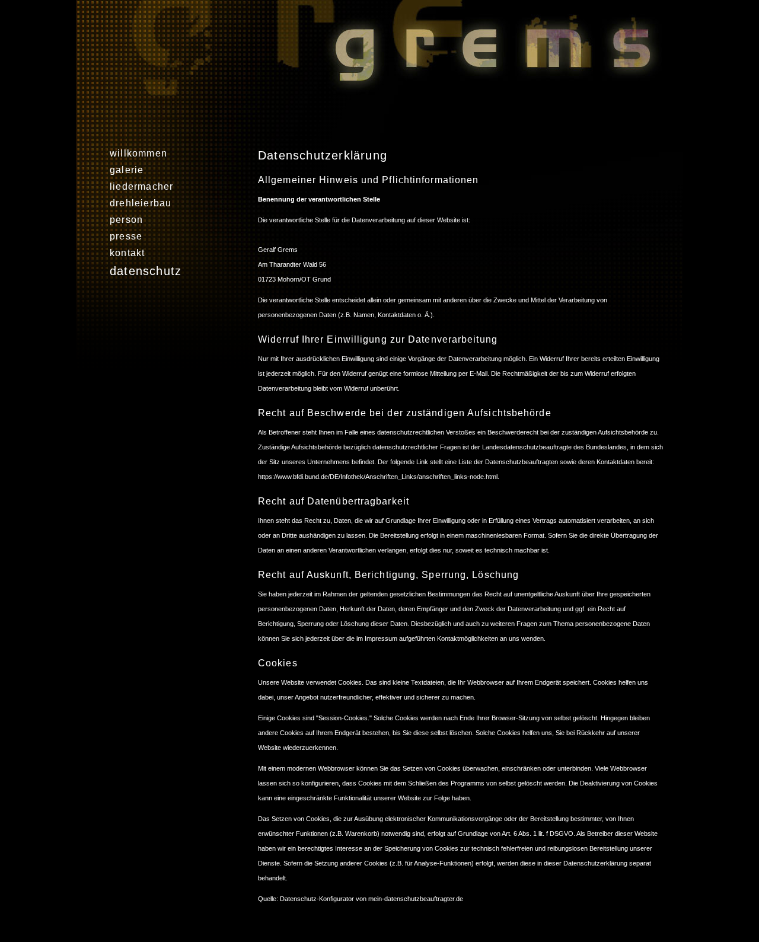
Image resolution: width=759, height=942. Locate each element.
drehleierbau (140, 203)
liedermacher (141, 186)
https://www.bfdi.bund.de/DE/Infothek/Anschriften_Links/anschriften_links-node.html (378, 476)
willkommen (138, 153)
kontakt (127, 253)
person (126, 220)
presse (126, 236)
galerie (126, 170)
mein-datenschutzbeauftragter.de (415, 898)
